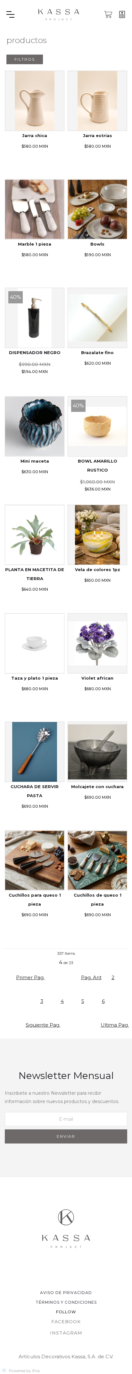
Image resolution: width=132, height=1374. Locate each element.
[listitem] (34, 120)
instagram (66, 1333)
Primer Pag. (30, 977)
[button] (18, 14)
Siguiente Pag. (43, 1025)
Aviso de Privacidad (66, 1292)
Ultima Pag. (115, 1025)
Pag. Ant (91, 977)
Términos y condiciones (66, 1302)
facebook (66, 1322)
